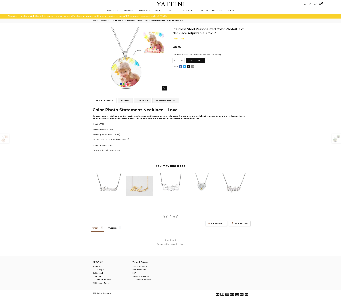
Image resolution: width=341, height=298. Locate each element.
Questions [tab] (112, 228)
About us (97, 266)
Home (95, 21)
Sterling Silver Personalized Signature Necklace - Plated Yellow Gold (139, 181)
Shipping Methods (141, 276)
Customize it (111, 197)
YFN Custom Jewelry (102, 283)
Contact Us (98, 276)
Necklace (112, 10)
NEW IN (231, 10)
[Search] (305, 4)
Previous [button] (89, 188)
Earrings (127, 10)
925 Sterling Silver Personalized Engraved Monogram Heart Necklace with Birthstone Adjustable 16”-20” (201, 181)
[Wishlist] (315, 4)
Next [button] (251, 188)
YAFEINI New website (102, 279)
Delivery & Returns (201, 54)
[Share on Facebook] (180, 66)
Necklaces (105, 21)
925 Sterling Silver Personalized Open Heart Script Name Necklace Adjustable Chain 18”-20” (170, 181)
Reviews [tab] (95, 228)
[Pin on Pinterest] (188, 66)
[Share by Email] (192, 66)
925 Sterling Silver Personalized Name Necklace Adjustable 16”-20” (233, 181)
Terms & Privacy (140, 266)
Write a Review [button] (241, 223)
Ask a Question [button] (217, 223)
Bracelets (144, 10)
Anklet (170, 10)
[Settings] (310, 4)
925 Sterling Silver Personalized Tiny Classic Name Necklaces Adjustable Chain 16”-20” (108, 181)
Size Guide (142, 100)
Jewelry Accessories (210, 10)
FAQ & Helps (98, 269)
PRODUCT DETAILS (104, 100)
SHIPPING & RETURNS (165, 100)
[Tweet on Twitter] (184, 66)
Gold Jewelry (187, 10)
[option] (89, 16)
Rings (158, 10)
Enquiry (217, 54)
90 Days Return (139, 269)
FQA (134, 273)
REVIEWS (125, 100)
